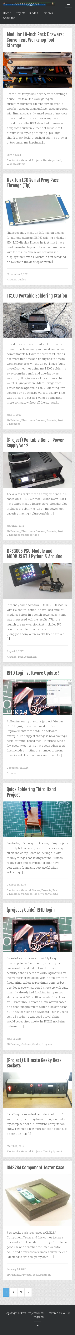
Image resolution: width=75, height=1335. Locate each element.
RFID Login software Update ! (33, 673)
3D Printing (13, 420)
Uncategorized (52, 160)
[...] (43, 142)
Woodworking (16, 164)
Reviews (47, 13)
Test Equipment (27, 656)
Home (7, 13)
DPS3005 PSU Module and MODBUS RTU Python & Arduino (34, 554)
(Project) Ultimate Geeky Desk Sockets (34, 1063)
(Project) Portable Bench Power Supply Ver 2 (35, 443)
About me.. (9, 18)
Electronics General (19, 160)
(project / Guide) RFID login (31, 910)
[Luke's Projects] (29, 4)
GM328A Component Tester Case (35, 1168)
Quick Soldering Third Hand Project (31, 792)
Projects (19, 13)
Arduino (12, 279)
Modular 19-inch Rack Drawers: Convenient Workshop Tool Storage (35, 40)
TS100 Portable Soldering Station (37, 296)
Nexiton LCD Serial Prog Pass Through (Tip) (33, 182)
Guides (33, 13)
